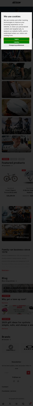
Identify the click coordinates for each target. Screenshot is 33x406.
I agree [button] (16, 39)
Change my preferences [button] (16, 45)
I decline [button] (16, 42)
